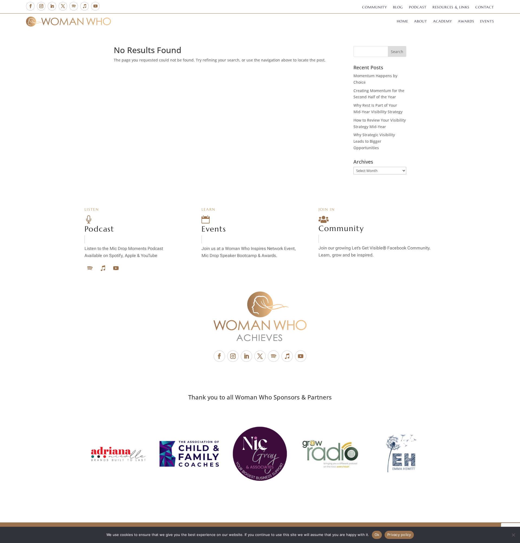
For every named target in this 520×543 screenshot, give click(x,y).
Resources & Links (451, 7)
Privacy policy (399, 534)
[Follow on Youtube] (95, 6)
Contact (484, 7)
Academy (442, 21)
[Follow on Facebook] (30, 6)
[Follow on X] (62, 6)
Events (487, 21)
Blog (398, 7)
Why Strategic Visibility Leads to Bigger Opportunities (374, 141)
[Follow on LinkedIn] (52, 6)
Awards (466, 21)
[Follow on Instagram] (41, 6)
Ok (377, 534)
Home (402, 21)
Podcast (418, 7)
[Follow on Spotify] (73, 6)
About (420, 21)
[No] (513, 535)
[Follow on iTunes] (84, 6)
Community (374, 7)
